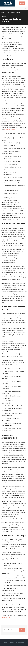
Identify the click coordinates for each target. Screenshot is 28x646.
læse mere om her (9, 130)
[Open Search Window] (26, 8)
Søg (22, 630)
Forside (3, 12)
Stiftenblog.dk (5, 618)
